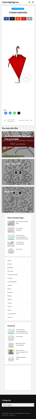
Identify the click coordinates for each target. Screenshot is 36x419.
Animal (9, 260)
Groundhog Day (12, 282)
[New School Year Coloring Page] (11, 345)
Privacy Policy (5, 415)
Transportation (12, 313)
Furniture (10, 278)
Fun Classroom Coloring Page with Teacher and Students (22, 237)
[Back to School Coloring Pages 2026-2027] (11, 352)
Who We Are (27, 413)
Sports (9, 310)
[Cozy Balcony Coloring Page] (11, 244)
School (10, 306)
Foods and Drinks (12, 274)
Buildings (10, 267)
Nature (9, 289)
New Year (10, 292)
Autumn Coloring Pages (17, 8)
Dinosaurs (10, 271)
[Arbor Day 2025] (18, 172)
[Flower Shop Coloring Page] (11, 223)
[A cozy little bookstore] (11, 230)
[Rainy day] (18, 199)
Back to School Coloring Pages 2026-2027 (22, 352)
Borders (10, 264)
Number (10, 296)
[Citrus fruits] (11, 251)
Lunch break (19, 336)
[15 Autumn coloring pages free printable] (18, 144)
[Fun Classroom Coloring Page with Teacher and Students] (11, 237)
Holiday (10, 285)
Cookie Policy (12, 415)
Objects (10, 299)
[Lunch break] (11, 338)
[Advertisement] (18, 33)
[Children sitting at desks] (11, 359)
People (10, 303)
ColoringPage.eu (10, 2)
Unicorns (10, 317)
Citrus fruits (19, 249)
